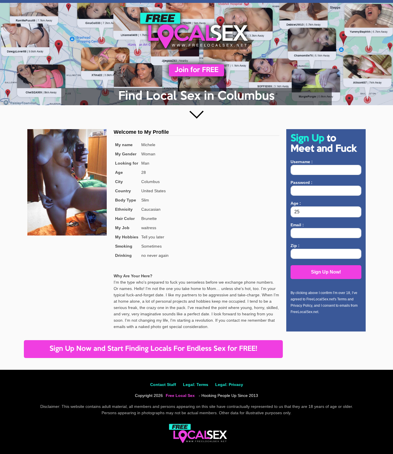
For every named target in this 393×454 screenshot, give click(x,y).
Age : (296, 203)
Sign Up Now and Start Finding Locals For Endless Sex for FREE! (153, 349)
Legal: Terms (195, 384)
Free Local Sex (180, 395)
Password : (301, 182)
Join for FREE (196, 70)
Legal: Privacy (229, 384)
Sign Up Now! (326, 272)
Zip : (295, 245)
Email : (297, 225)
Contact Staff (163, 384)
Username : (302, 161)
